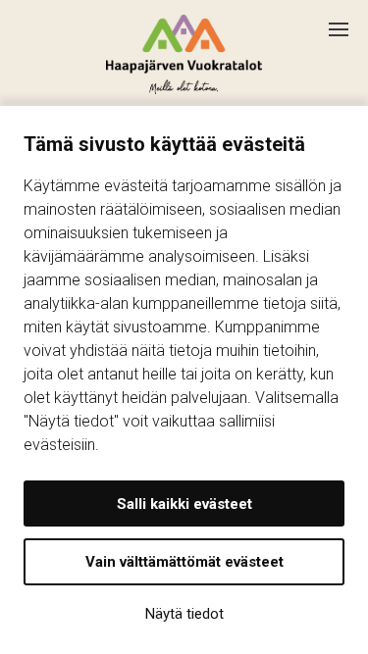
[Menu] (348, 21)
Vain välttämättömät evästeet (184, 562)
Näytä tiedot (184, 614)
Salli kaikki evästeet (184, 504)
